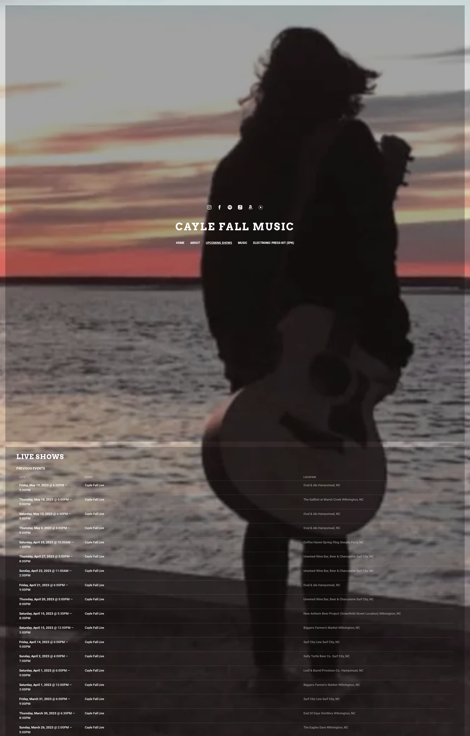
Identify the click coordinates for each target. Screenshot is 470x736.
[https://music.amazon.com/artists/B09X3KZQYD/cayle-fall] (250, 207)
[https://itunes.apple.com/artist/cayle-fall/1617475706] (240, 207)
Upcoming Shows (219, 243)
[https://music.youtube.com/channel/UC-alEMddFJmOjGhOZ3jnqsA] (260, 207)
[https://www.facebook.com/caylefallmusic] (219, 207)
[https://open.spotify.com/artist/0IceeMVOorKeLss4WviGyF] (230, 207)
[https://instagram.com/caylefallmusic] (209, 207)
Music (242, 243)
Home (180, 243)
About (195, 243)
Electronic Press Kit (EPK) (273, 243)
